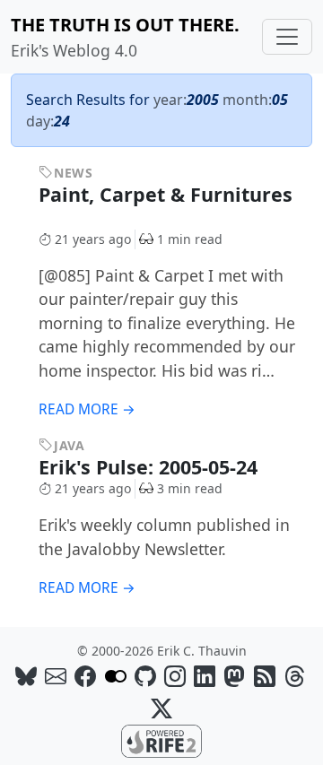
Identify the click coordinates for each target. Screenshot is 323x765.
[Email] (55, 676)
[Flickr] (116, 676)
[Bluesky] (26, 676)
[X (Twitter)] (161, 708)
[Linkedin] (204, 676)
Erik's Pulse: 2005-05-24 (151, 467)
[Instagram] (175, 676)
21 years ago (93, 239)
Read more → (87, 409)
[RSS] (264, 676)
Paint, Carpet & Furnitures (165, 194)
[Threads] (294, 676)
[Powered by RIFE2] (161, 740)
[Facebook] (85, 676)
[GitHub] (145, 676)
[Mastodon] (234, 676)
